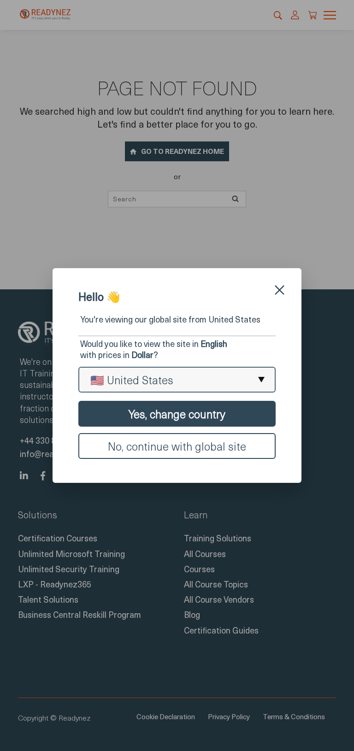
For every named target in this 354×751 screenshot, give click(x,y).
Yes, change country (177, 413)
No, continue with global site (177, 446)
